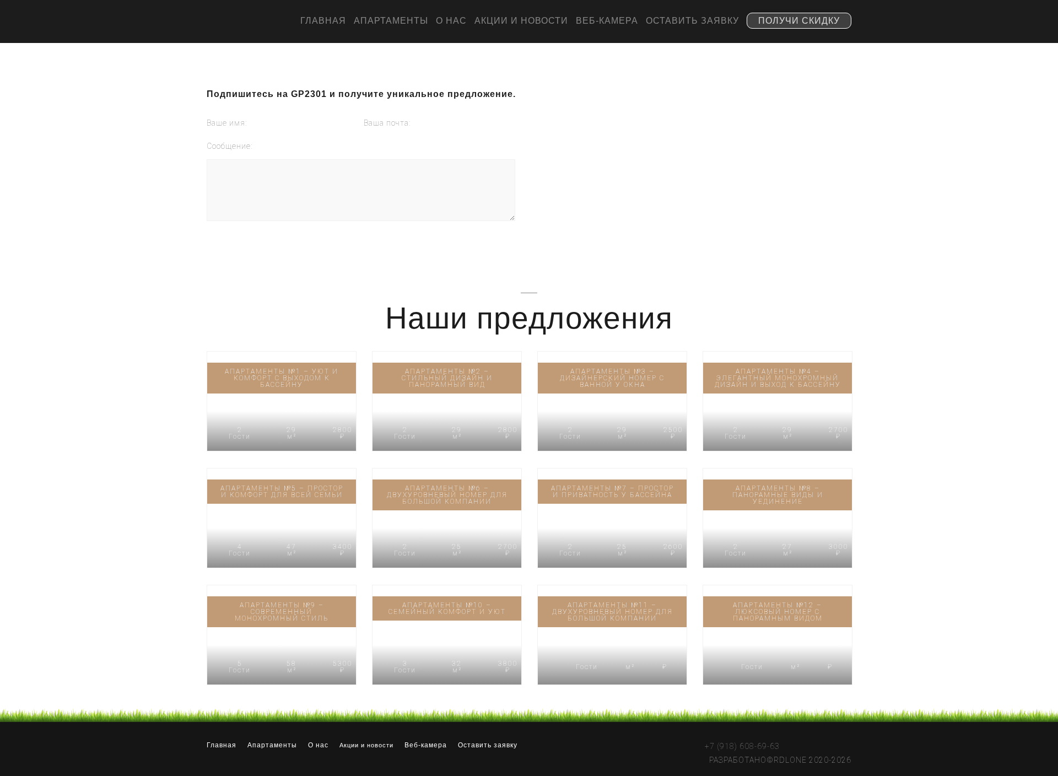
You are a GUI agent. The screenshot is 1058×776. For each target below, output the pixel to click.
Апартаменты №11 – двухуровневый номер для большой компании (612, 611)
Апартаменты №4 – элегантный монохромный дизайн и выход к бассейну (778, 378)
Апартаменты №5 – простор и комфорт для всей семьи (281, 491)
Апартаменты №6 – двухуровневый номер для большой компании (447, 494)
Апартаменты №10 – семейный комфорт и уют (447, 608)
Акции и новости (366, 745)
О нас (318, 745)
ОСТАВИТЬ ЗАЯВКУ (692, 20)
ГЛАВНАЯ (323, 20)
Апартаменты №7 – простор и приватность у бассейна (612, 491)
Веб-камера (425, 745)
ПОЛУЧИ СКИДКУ (799, 20)
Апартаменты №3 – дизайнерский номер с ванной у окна (612, 378)
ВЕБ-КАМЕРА (607, 20)
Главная (221, 745)
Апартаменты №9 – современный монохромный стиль (281, 611)
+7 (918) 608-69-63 (742, 746)
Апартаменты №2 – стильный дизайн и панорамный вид (447, 378)
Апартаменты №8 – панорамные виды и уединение (777, 494)
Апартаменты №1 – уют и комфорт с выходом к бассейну (281, 378)
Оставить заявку (487, 745)
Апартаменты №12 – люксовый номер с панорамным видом (778, 611)
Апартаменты (272, 745)
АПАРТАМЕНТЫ (391, 20)
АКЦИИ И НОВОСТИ (521, 20)
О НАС (451, 20)
